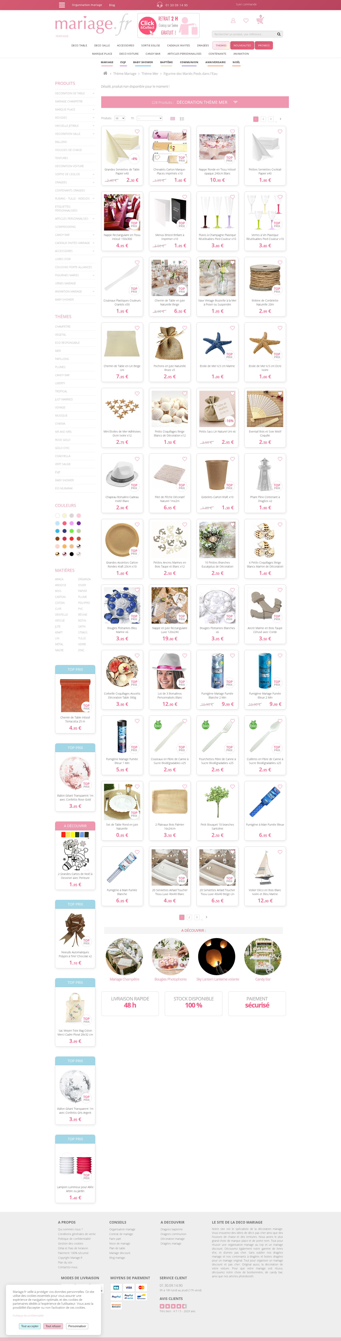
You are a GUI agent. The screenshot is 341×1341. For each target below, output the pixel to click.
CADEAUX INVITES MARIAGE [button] (72, 243)
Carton (60, 597)
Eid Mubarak (64, 488)
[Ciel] (57, 523)
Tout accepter (29, 1326)
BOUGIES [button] (61, 117)
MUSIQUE (61, 415)
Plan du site (65, 1262)
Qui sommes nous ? (70, 1229)
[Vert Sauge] (79, 531)
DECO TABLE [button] (79, 45)
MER (58, 351)
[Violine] (79, 523)
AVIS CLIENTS (171, 1298)
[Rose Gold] (65, 554)
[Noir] (72, 554)
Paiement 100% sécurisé (73, 1253)
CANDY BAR (62, 375)
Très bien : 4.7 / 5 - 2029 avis (177, 1311)
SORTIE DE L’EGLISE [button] (67, 174)
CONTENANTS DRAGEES (70, 190)
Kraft (59, 632)
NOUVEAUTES (242, 45)
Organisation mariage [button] (87, 5)
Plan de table (117, 1248)
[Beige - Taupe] (72, 546)
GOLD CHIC (62, 448)
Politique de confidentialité (74, 1239)
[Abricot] (65, 546)
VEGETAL (60, 334)
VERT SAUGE (63, 464)
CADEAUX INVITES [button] (178, 45)
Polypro (84, 603)
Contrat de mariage (121, 1234)
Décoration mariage (173, 1239)
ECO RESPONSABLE (67, 343)
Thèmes (63, 316)
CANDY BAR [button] (153, 53)
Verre (82, 644)
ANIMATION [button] (241, 53)
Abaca (59, 579)
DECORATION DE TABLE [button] (70, 93)
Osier (82, 585)
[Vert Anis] (72, 531)
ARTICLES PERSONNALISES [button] (184, 53)
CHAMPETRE (62, 326)
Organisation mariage (122, 1229)
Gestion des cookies (70, 1243)
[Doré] (57, 554)
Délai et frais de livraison (73, 1248)
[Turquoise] (57, 531)
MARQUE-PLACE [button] (65, 109)
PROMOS (264, 45)
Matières (65, 570)
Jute (58, 626)
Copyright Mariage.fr (70, 1258)
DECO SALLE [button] (102, 45)
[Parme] (72, 523)
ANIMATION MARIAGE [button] (68, 291)
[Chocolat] (57, 539)
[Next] (280, 119)
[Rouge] (72, 539)
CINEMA (60, 423)
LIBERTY (60, 383)
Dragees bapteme (172, 1229)
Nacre (59, 650)
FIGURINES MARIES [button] (67, 275)
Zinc (81, 650)
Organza (84, 579)
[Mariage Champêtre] (124, 956)
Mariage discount (119, 1253)
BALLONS (61, 142)
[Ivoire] (65, 516)
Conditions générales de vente (77, 1234)
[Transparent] (79, 554)
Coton (60, 603)
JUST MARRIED (64, 399)
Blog (112, 5)
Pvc (80, 609)
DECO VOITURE (129, 53)
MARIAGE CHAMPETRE (69, 101)
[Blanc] (57, 516)
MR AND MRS (63, 432)
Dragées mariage (171, 1243)
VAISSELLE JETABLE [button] (67, 125)
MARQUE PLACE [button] (102, 53)
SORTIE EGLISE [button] (150, 45)
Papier (82, 591)
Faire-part (115, 1239)
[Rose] (79, 516)
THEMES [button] (221, 45)
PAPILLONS (62, 359)
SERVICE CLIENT (173, 1277)
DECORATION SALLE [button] (67, 134)
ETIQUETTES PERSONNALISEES (66, 208)
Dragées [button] (203, 45)
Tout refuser (53, 1326)
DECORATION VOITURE (69, 166)
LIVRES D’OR (62, 259)
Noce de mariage (119, 1243)
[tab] (75, 93)
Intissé (60, 620)
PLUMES (60, 367)
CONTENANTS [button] (217, 53)
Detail (52, 691)
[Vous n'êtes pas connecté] (233, 20)
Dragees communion (173, 1234)
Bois (58, 591)
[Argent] (79, 546)
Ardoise (60, 585)
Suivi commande (246, 4)
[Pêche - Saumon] (57, 546)
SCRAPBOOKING (65, 226)
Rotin (82, 620)
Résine (82, 614)
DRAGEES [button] (61, 182)
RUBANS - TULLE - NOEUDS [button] (72, 198)
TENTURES (61, 158)
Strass (82, 632)
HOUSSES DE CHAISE (68, 150)
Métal (59, 644)
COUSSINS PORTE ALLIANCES (73, 267)
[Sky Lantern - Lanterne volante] (216, 956)
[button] (166, 62)
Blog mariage (117, 1258)
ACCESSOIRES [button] (125, 45)
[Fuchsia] (65, 523)
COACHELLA (62, 456)
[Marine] (65, 531)
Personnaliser (77, 1326)
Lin (57, 638)
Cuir (58, 609)
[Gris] (72, 516)
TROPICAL (61, 391)
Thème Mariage (124, 73)
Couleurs (65, 505)
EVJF (57, 472)
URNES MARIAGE (65, 283)
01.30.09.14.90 (171, 1285)
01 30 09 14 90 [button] (177, 5)
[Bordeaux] (65, 539)
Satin (81, 626)
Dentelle (61, 614)
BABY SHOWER (64, 299)
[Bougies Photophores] (170, 956)
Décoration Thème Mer (202, 102)
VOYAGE (60, 407)
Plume (82, 597)
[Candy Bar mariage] (263, 956)
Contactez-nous (68, 1267)
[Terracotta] (79, 539)
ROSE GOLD (62, 440)
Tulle (82, 638)
